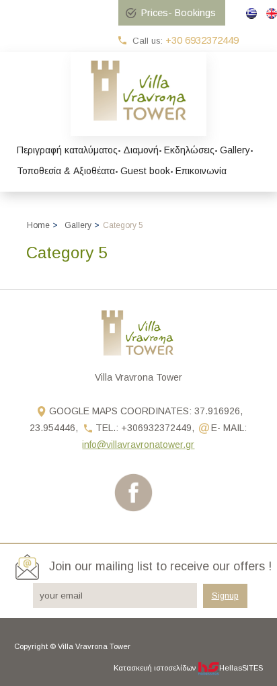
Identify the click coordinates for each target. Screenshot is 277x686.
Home (38, 225)
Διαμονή (141, 150)
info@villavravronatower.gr (138, 444)
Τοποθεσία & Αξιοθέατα (66, 170)
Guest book (145, 170)
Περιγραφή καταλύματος (67, 150)
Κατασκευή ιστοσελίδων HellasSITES (188, 668)
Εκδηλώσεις (189, 150)
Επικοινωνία (201, 170)
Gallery (235, 150)
